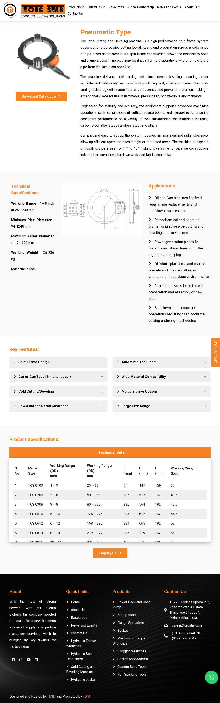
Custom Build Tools (131, 667)
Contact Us (75, 13)
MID (52, 696)
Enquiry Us (109, 553)
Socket (121, 630)
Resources (77, 618)
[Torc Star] (33, 10)
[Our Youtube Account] (29, 660)
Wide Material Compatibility (142, 377)
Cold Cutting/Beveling (35, 391)
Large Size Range (134, 406)
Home (74, 602)
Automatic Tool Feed (137, 362)
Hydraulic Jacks (81, 680)
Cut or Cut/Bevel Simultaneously (43, 377)
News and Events (82, 625)
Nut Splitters (125, 615)
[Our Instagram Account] (20, 660)
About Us (76, 610)
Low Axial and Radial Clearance (42, 406)
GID (87, 696)
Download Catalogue (40, 96)
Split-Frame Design (33, 362)
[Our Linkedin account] (36, 660)
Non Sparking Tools (131, 674)
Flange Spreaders (129, 623)
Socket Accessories (131, 659)
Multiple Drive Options (138, 391)
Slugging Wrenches (130, 651)
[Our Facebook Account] (13, 660)
